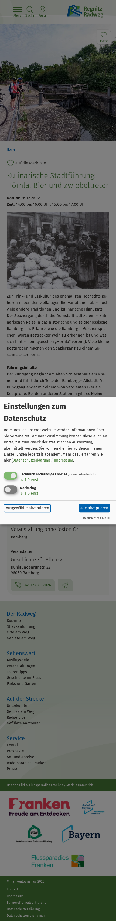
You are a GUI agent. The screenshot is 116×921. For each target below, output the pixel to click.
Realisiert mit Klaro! (96, 518)
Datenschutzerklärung (31, 460)
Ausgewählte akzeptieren (27, 508)
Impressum (63, 460)
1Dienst (29, 480)
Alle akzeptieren (94, 508)
